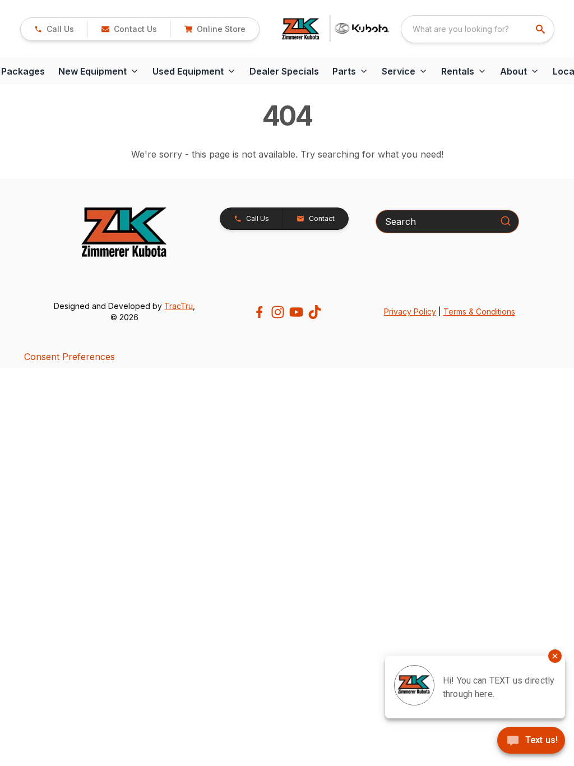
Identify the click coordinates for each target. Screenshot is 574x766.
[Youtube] (296, 312)
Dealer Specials (284, 71)
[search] (541, 29)
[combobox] (477, 29)
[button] (54, 29)
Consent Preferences (69, 356)
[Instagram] (278, 312)
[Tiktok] (315, 312)
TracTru (178, 306)
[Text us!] (531, 741)
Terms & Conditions (479, 311)
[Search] (506, 221)
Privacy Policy (410, 311)
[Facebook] (259, 312)
